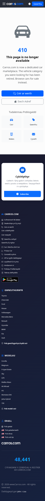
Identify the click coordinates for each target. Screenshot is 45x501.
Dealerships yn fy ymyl (12, 223)
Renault (4, 321)
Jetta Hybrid (6, 399)
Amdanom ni (9, 265)
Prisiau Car (8, 251)
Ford (3, 304)
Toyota (4, 296)
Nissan (4, 308)
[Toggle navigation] (4, 4)
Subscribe (24, 194)
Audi (3, 338)
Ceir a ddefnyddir (8, 230)
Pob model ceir (10, 409)
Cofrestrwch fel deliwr (12, 220)
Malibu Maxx (6, 382)
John (19, 491)
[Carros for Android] (29, 4)
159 (3, 403)
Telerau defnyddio (11, 272)
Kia (3, 334)
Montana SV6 (7, 395)
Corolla (4, 361)
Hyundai (5, 325)
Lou (24, 491)
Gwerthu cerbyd (10, 239)
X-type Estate (6, 369)
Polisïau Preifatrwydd (12, 269)
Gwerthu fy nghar (8, 242)
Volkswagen (6, 312)
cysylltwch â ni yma (11, 262)
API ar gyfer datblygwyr (13, 258)
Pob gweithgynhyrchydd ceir (16, 343)
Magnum (5, 365)
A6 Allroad (5, 386)
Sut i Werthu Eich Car (12, 247)
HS (3, 390)
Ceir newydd (6, 235)
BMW (4, 329)
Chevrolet (5, 300)
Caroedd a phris (10, 254)
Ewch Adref (24, 101)
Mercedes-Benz (7, 317)
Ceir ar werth (24, 93)
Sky (3, 374)
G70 (3, 378)
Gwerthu (38, 4)
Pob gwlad (8, 426)
